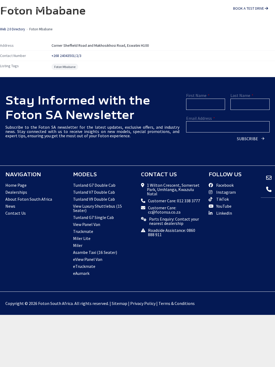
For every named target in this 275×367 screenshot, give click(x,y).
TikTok (222, 199)
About (116, 26)
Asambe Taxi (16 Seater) (95, 252)
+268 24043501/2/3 (66, 55)
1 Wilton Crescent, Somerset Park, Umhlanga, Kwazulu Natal (173, 189)
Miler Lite (82, 238)
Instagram (225, 192)
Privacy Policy (142, 303)
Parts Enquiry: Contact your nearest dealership (174, 221)
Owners (143, 26)
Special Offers (89, 26)
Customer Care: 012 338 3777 (174, 201)
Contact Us (222, 26)
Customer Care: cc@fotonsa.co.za (164, 210)
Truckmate (83, 231)
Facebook (224, 185)
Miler (77, 245)
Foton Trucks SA (256, 26)
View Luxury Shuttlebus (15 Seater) (97, 208)
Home (35, 26)
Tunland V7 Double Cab (94, 192)
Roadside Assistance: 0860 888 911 (171, 232)
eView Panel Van (87, 259)
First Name (197, 95)
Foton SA (32, 8)
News (198, 26)
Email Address (200, 118)
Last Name (241, 95)
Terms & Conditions (176, 303)
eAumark (81, 273)
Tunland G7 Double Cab (94, 185)
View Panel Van (86, 224)
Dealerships (173, 26)
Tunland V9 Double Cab (94, 199)
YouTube (223, 206)
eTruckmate (84, 266)
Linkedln (223, 213)
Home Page (16, 185)
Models (56, 26)
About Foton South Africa (28, 199)
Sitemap (119, 303)
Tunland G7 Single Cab (93, 217)
